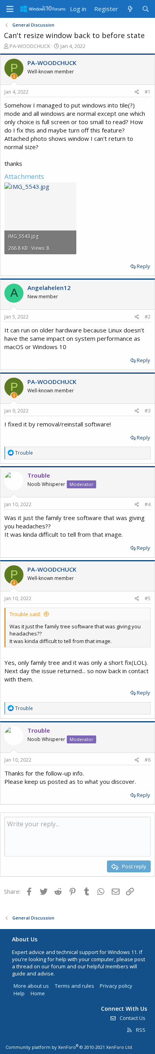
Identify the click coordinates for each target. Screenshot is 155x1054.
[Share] (137, 92)
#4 (148, 504)
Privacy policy (116, 985)
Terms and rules (74, 985)
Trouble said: (25, 614)
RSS (140, 1029)
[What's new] (130, 9)
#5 (148, 598)
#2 (148, 316)
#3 (148, 410)
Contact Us (131, 1017)
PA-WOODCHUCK (30, 46)
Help (19, 993)
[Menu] (10, 9)
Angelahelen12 (49, 288)
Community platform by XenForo (69, 1047)
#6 (148, 759)
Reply (143, 266)
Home (38, 993)
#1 (148, 91)
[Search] (145, 9)
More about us (31, 985)
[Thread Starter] (14, 76)
